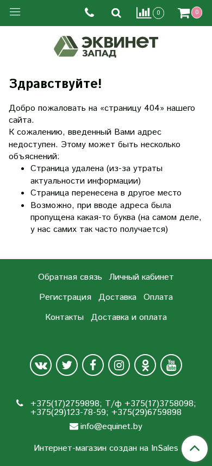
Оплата (158, 297)
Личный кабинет (141, 277)
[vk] (41, 365)
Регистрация (65, 297)
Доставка (117, 297)
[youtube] (171, 365)
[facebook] (93, 365)
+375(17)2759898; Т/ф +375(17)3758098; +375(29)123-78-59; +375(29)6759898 (112, 408)
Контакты (64, 317)
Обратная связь (70, 277)
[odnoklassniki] (145, 365)
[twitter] (67, 365)
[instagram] (119, 365)
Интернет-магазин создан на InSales (106, 448)
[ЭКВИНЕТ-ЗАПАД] (106, 45)
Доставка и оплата (129, 317)
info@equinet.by (111, 426)
